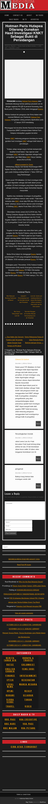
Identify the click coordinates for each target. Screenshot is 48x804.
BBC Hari (10, 723)
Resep (28, 691)
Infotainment (28, 675)
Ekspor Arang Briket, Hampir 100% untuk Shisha (29, 586)
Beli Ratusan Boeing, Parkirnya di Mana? (10, 298)
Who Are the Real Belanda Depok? (31, 582)
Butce (10, 664)
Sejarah (28, 695)
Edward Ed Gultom (22, 359)
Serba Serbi (10, 700)
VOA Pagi (28, 723)
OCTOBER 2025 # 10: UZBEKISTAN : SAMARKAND (24, 625)
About (29, 15)
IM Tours (39, 15)
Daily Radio (14, 19)
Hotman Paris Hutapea (30, 101)
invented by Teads (24, 164)
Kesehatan (28, 680)
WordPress (43, 802)
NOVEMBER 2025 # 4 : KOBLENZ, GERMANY (24, 629)
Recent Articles (32, 46)
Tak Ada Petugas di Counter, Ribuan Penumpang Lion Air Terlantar (30, 315)
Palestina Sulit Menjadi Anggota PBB (28, 606)
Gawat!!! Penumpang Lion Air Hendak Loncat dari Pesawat (23, 299)
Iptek (10, 680)
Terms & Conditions (23, 794)
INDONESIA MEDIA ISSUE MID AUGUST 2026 (24, 559)
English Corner (10, 670)
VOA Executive (28, 719)
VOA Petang (28, 728)
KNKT (12, 138)
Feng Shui (28, 669)
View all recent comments (24, 613)
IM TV (24, 19)
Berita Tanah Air (22, 46)
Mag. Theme (29, 802)
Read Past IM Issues (24, 565)
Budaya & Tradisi (28, 659)
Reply (38, 424)
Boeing (40, 109)
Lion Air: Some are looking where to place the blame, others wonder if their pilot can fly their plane (36, 301)
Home (7, 15)
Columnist (28, 664)
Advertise (35, 19)
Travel (10, 706)
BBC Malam (10, 728)
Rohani (10, 695)
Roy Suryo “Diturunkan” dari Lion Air (17, 314)
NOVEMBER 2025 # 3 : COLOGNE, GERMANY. (24, 641)
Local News (10, 685)
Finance (10, 675)
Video (28, 706)
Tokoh (28, 699)
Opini (10, 691)
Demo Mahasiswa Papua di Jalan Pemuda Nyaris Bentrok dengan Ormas (34, 340)
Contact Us (18, 15)
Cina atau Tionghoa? (24, 746)
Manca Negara (28, 684)
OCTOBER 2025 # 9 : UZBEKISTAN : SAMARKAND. (24, 645)
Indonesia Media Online (26, 798)
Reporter (13, 46)
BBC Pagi (10, 719)
